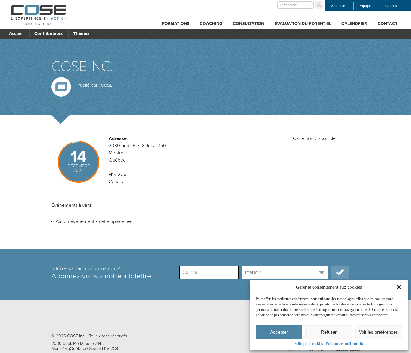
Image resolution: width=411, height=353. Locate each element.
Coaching (211, 23)
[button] (399, 287)
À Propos (338, 6)
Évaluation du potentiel (303, 23)
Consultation (248, 23)
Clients (391, 6)
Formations (175, 23)
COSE (107, 85)
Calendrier (354, 23)
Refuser (329, 332)
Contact (387, 23)
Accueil (16, 33)
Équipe (365, 6)
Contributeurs (48, 33)
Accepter (279, 332)
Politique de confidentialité (344, 343)
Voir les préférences (378, 332)
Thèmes (81, 33)
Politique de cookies (308, 343)
